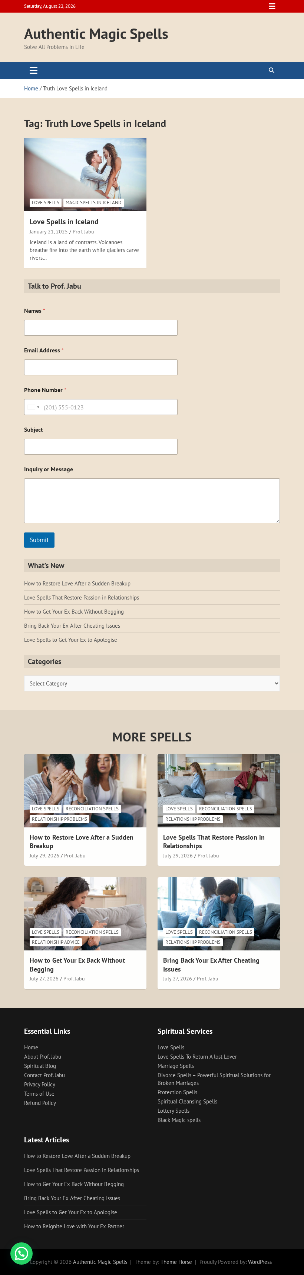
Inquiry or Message (48, 469)
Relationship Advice (56, 942)
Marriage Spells (176, 1065)
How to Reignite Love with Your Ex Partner (74, 1226)
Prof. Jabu (83, 231)
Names (34, 310)
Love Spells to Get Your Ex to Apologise (70, 639)
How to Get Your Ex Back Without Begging (74, 611)
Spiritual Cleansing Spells (187, 1101)
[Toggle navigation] (33, 70)
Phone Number (45, 390)
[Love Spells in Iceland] (85, 174)
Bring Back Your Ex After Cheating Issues (72, 625)
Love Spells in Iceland (64, 221)
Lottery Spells (173, 1110)
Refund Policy (40, 1102)
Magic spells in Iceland (94, 202)
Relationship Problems (59, 819)
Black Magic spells (179, 1119)
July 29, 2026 (44, 855)
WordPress (260, 1261)
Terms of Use (39, 1093)
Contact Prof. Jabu (44, 1075)
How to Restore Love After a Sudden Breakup (77, 583)
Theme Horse (176, 1261)
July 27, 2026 (44, 978)
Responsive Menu (272, 6)
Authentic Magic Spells (96, 33)
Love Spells (45, 202)
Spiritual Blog (40, 1065)
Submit (39, 540)
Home (31, 1047)
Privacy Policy (39, 1084)
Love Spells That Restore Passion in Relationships (81, 597)
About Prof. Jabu (42, 1056)
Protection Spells (177, 1092)
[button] (21, 1253)
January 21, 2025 (49, 231)
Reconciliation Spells (92, 809)
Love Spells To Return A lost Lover (197, 1056)
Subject (33, 429)
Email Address (44, 350)
